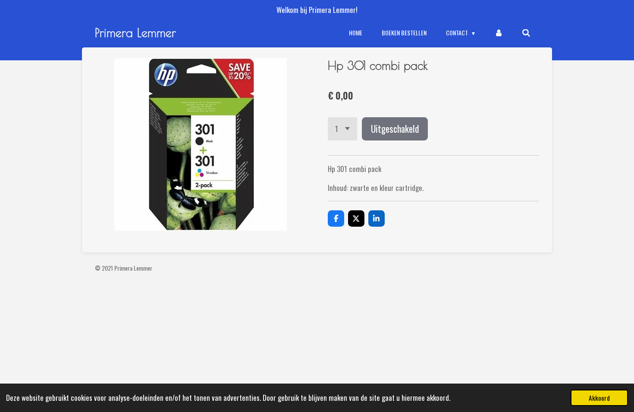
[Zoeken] (526, 33)
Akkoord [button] (599, 398)
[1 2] (342, 128)
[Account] (499, 33)
